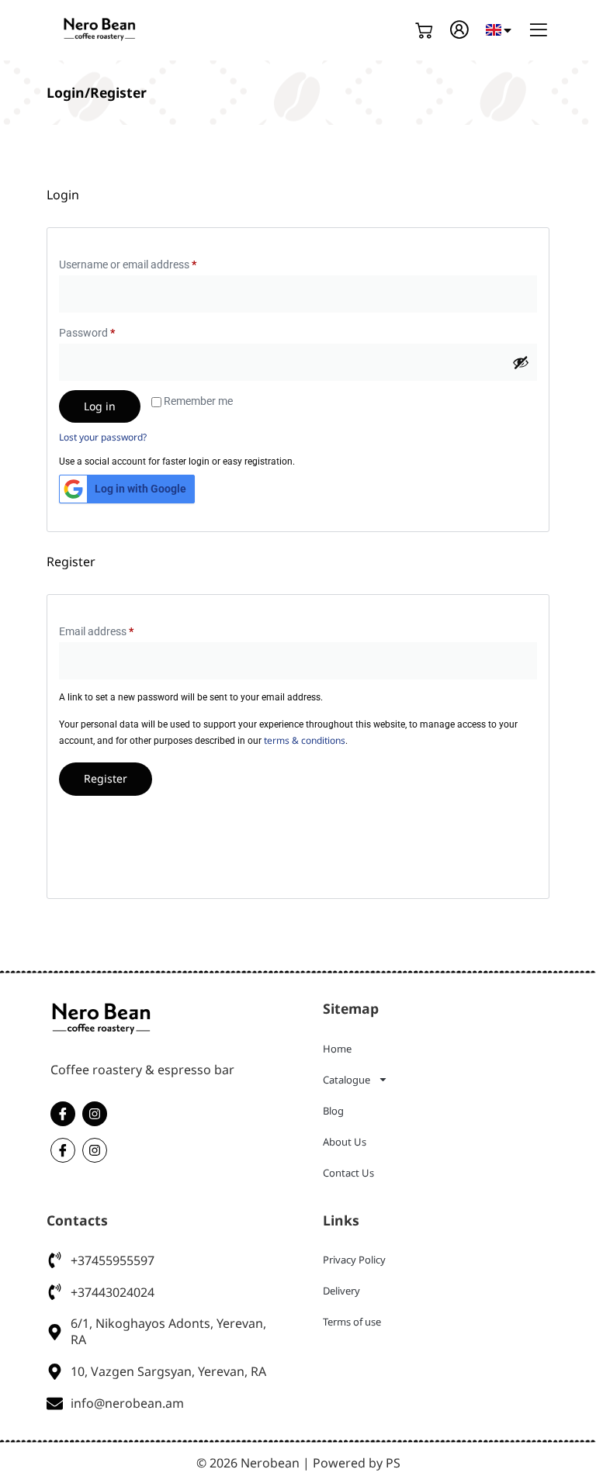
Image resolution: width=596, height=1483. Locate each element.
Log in (100, 406)
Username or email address (148, 262)
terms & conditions (304, 740)
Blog (333, 1111)
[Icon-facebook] (62, 1113)
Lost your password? (103, 437)
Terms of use (352, 1322)
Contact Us (348, 1173)
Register (105, 778)
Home (337, 1049)
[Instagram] (94, 1113)
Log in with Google (140, 488)
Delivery (341, 1291)
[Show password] (520, 362)
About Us (344, 1142)
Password (108, 330)
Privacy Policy (354, 1260)
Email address (117, 629)
